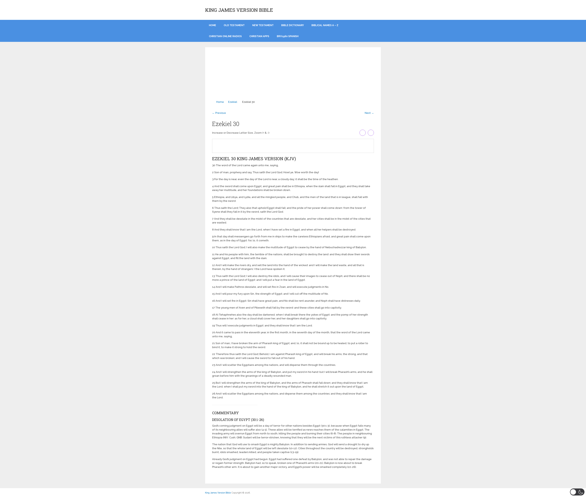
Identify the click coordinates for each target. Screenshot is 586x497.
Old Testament (234, 25)
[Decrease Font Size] (371, 133)
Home (220, 101)
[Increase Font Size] (363, 133)
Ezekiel (232, 101)
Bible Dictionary (292, 25)
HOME (212, 25)
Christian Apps (259, 36)
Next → (369, 112)
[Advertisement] (293, 77)
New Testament (263, 25)
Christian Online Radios (225, 36)
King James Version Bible (239, 9)
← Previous (219, 112)
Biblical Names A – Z (324, 25)
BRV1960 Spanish (287, 36)
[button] (577, 491)
